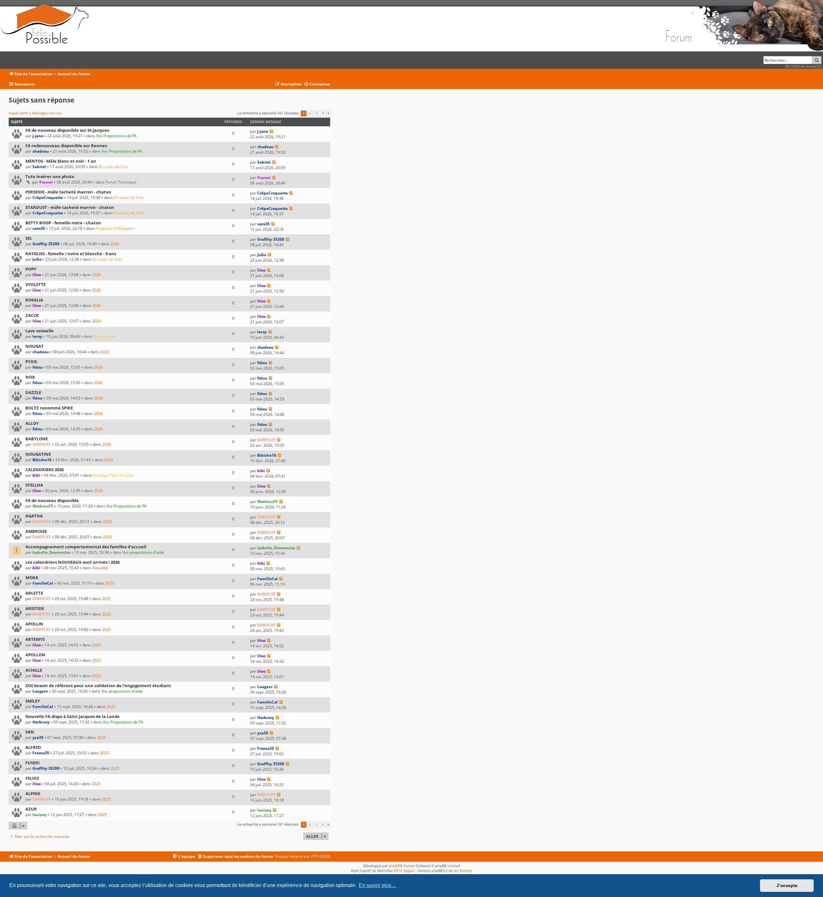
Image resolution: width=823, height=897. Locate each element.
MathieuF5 (42, 506)
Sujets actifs (18, 113)
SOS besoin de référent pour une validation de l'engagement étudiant (98, 685)
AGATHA (34, 516)
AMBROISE (36, 531)
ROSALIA (34, 300)
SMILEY (32, 701)
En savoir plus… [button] (377, 885)
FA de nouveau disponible (52, 500)
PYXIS (31, 361)
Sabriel (39, 166)
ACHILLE (33, 670)
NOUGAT (34, 346)
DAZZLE (33, 392)
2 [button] (310, 113)
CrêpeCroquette (47, 197)
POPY (30, 269)
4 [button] (323, 113)
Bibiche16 (41, 459)
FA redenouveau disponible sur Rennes (66, 145)
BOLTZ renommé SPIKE (49, 408)
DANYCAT (41, 444)
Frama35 (40, 753)
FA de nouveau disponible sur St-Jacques (67, 130)
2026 (114, 244)
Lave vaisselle (39, 331)
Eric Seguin (406, 870)
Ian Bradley (463, 870)
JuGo (36, 259)
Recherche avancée (803, 66)
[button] (328, 113)
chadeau (40, 151)
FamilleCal (42, 583)
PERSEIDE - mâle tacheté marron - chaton (68, 192)
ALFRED (33, 747)
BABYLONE (36, 439)
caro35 (38, 228)
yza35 (37, 737)
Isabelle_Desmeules (51, 552)
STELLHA (34, 485)
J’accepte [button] (787, 885)
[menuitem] (317, 84)
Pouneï (46, 182)
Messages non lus (46, 113)
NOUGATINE (38, 454)
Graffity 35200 (45, 244)
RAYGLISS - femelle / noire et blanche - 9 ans (70, 253)
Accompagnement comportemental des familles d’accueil (85, 547)
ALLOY (32, 423)
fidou (37, 367)
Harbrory (41, 722)
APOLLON (35, 655)
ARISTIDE (34, 608)
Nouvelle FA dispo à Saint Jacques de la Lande (72, 716)
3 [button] (316, 113)
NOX (30, 377)
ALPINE (32, 793)
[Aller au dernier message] (271, 131)
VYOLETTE (35, 284)
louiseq (39, 814)
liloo (36, 274)
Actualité (100, 567)
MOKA (31, 577)
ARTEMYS (35, 639)
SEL (28, 238)
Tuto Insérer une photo (49, 176)
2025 (107, 521)
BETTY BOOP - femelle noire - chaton (63, 223)
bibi (36, 475)
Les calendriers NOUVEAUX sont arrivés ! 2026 (72, 562)
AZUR (31, 809)
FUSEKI (32, 763)
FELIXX (32, 778)
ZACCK (32, 315)
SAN (29, 732)
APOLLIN (34, 624)
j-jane (37, 136)
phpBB (394, 865)
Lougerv (40, 691)
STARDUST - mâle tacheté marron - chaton (69, 207)
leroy (37, 336)
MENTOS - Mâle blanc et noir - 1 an (60, 161)
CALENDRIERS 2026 (44, 469)
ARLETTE (34, 593)
